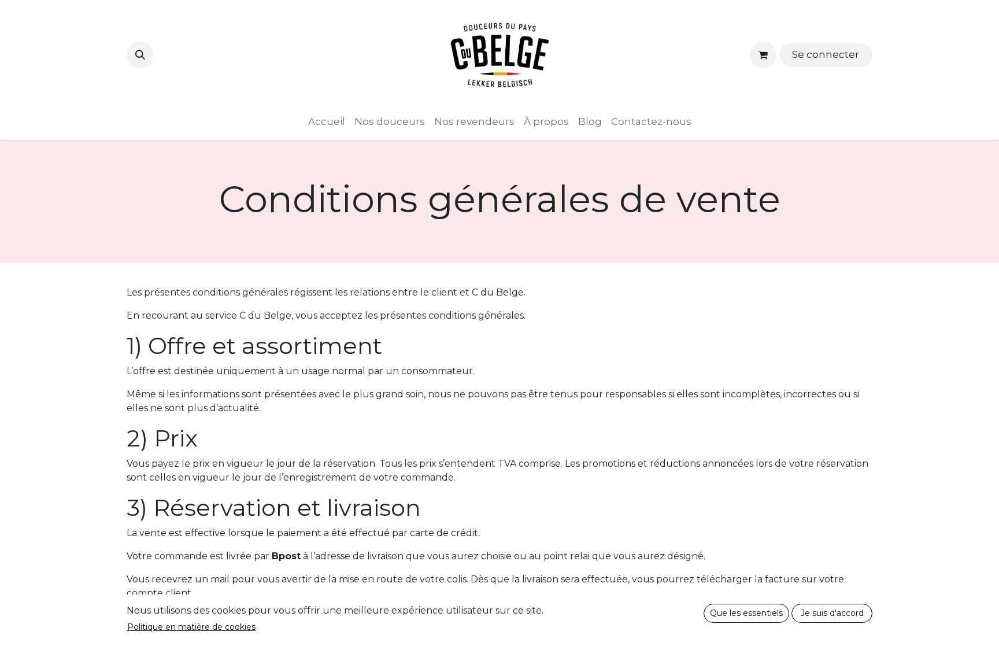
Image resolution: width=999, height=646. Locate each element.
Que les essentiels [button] (746, 613)
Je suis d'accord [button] (832, 613)
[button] (140, 55)
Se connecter (825, 54)
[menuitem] (327, 122)
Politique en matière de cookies (191, 627)
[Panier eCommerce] (763, 55)
